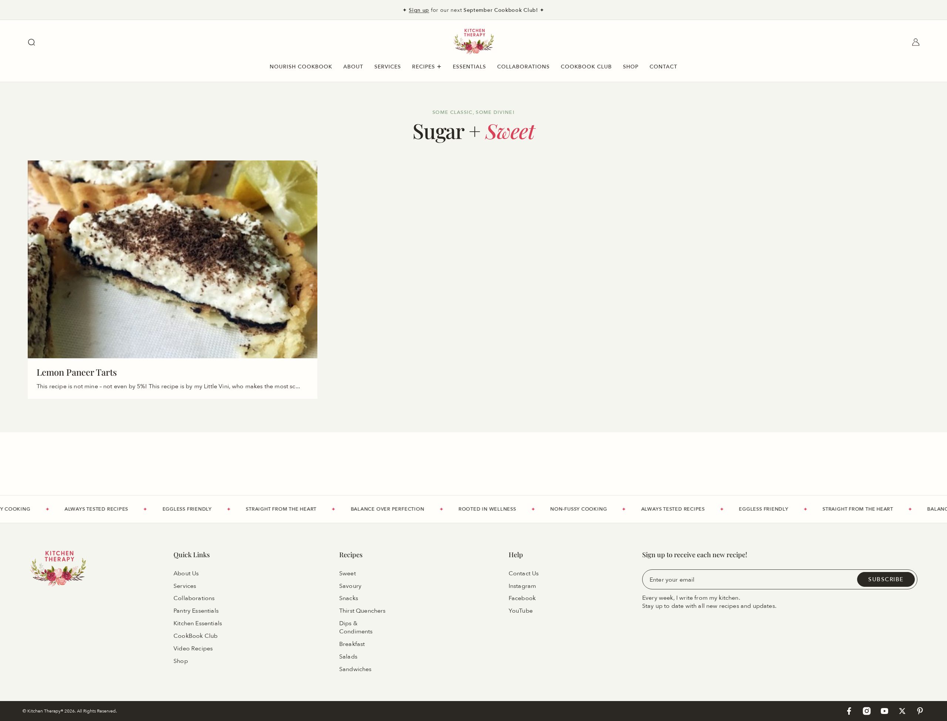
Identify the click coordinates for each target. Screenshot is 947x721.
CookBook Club (195, 636)
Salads (348, 657)
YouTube (521, 611)
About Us (186, 573)
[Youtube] (884, 711)
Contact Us (524, 573)
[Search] (31, 42)
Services (184, 586)
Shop (180, 661)
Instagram (522, 586)
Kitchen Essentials (197, 623)
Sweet (347, 573)
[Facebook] (849, 711)
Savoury (350, 586)
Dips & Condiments (356, 627)
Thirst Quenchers (362, 611)
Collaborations (194, 599)
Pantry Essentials (196, 611)
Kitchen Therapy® (45, 710)
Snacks (348, 599)
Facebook (522, 599)
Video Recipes (193, 648)
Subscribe (886, 579)
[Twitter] (902, 711)
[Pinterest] (920, 711)
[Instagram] (866, 711)
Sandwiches (355, 669)
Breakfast (352, 644)
